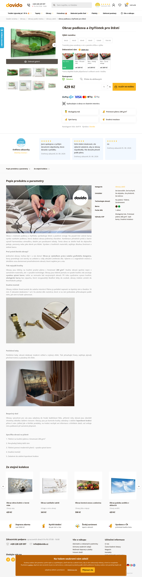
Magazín (108, 549)
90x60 (90, 40)
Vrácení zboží (78, 552)
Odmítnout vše (72, 570)
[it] (131, 565)
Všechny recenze (20, 153)
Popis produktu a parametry (17, 169)
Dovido (92, 126)
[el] (134, 565)
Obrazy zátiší (51, 19)
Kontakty (108, 552)
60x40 (82, 40)
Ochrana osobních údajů (82, 547)
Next (54, 45)
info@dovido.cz (40, 544)
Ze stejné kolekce (40, 169)
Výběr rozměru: (69, 35)
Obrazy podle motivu (36, 19)
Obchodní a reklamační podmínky (85, 544)
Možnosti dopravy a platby (82, 549)
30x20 (66, 40)
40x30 (74, 40)
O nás (107, 544)
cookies (30, 565)
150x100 (108, 40)
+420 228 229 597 (18, 544)
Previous (3, 486)
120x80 (98, 40)
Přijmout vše (87, 570)
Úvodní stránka (11, 19)
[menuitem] (19, 13)
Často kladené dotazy (113, 547)
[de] (128, 565)
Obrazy (22, 19)
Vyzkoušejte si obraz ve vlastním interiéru (83, 103)
